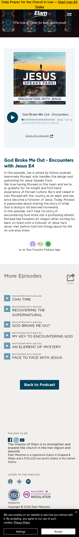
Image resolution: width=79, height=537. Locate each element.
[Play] (12, 117)
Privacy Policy (22, 522)
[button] (69, 14)
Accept (58, 531)
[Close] (73, 514)
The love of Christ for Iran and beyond (39, 23)
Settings (20, 531)
